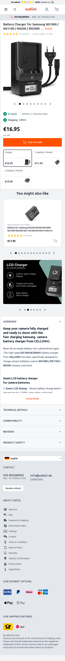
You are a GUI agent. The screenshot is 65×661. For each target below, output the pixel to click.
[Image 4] (30, 104)
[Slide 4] (24, 253)
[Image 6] (38, 104)
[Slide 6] (30, 253)
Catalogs (13, 531)
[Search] (15, 9)
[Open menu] (6, 9)
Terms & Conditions (18, 542)
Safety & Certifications (19, 558)
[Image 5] (34, 104)
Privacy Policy (15, 564)
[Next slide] (54, 253)
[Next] (50, 104)
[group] (10, 33)
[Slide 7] (34, 253)
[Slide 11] (46, 253)
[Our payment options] (7, 592)
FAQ (11, 515)
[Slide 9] (40, 253)
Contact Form (36, 479)
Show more (32, 399)
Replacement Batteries (18, 225)
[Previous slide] (11, 253)
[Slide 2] (18, 253)
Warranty (13, 553)
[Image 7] (41, 104)
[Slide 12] (49, 253)
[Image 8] (45, 104)
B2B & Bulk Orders (17, 526)
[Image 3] (27, 104)
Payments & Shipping (18, 520)
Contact (12, 536)
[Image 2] (23, 104)
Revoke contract (13, 488)
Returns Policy (15, 547)
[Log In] (46, 9)
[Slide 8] (37, 253)
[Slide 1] (15, 253)
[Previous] (14, 104)
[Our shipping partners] (8, 626)
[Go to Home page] (30, 8)
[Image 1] (20, 104)
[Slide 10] (43, 253)
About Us (13, 509)
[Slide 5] (27, 253)
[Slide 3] (21, 253)
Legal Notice (14, 569)
